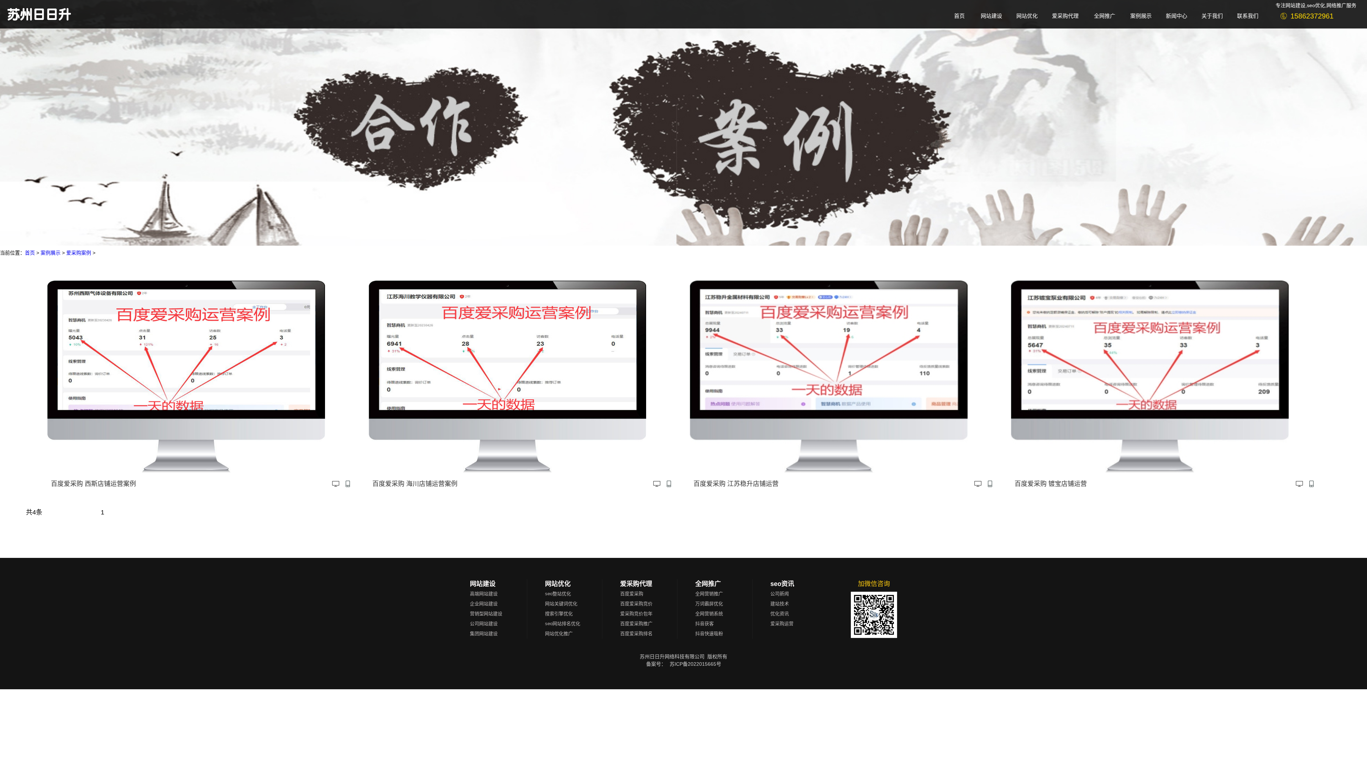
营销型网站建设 (486, 613)
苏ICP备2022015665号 (695, 664)
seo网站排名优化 (562, 623)
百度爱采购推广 (636, 623)
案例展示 (51, 253)
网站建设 (483, 583)
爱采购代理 (636, 583)
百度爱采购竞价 (636, 603)
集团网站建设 (484, 633)
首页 (30, 253)
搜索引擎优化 (559, 613)
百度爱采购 (631, 593)
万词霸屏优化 (709, 603)
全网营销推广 (709, 593)
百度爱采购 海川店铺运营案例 (414, 483)
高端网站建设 (484, 593)
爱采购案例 (78, 253)
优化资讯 (779, 613)
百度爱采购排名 (636, 633)
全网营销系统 (709, 613)
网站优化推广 (559, 633)
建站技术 (779, 603)
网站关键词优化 (561, 603)
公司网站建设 (484, 623)
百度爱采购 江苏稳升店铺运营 (736, 483)
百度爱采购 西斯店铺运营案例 (93, 483)
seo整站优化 (558, 593)
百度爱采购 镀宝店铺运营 (1051, 483)
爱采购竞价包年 (636, 613)
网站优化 (558, 583)
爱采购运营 (782, 623)
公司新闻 (779, 593)
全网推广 (708, 583)
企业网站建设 (484, 603)
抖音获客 (704, 623)
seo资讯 (782, 583)
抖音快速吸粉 (709, 633)
